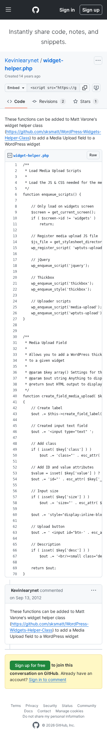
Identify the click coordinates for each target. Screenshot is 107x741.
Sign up (91, 10)
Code (19, 101)
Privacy (32, 705)
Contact (44, 711)
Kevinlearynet (22, 60)
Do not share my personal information (53, 716)
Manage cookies (69, 711)
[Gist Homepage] (35, 9)
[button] (85, 88)
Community (86, 705)
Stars (88, 101)
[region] (53, 369)
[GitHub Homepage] (36, 725)
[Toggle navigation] (8, 10)
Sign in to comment (47, 679)
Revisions (51, 101)
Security (50, 705)
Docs (28, 711)
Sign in (67, 10)
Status (67, 705)
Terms (16, 705)
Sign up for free (30, 665)
